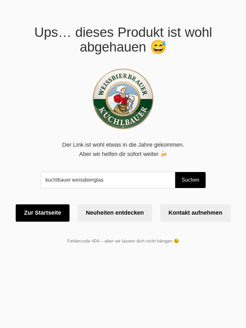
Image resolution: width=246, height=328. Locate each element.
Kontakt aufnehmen (195, 212)
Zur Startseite (42, 212)
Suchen (190, 180)
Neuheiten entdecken (115, 212)
